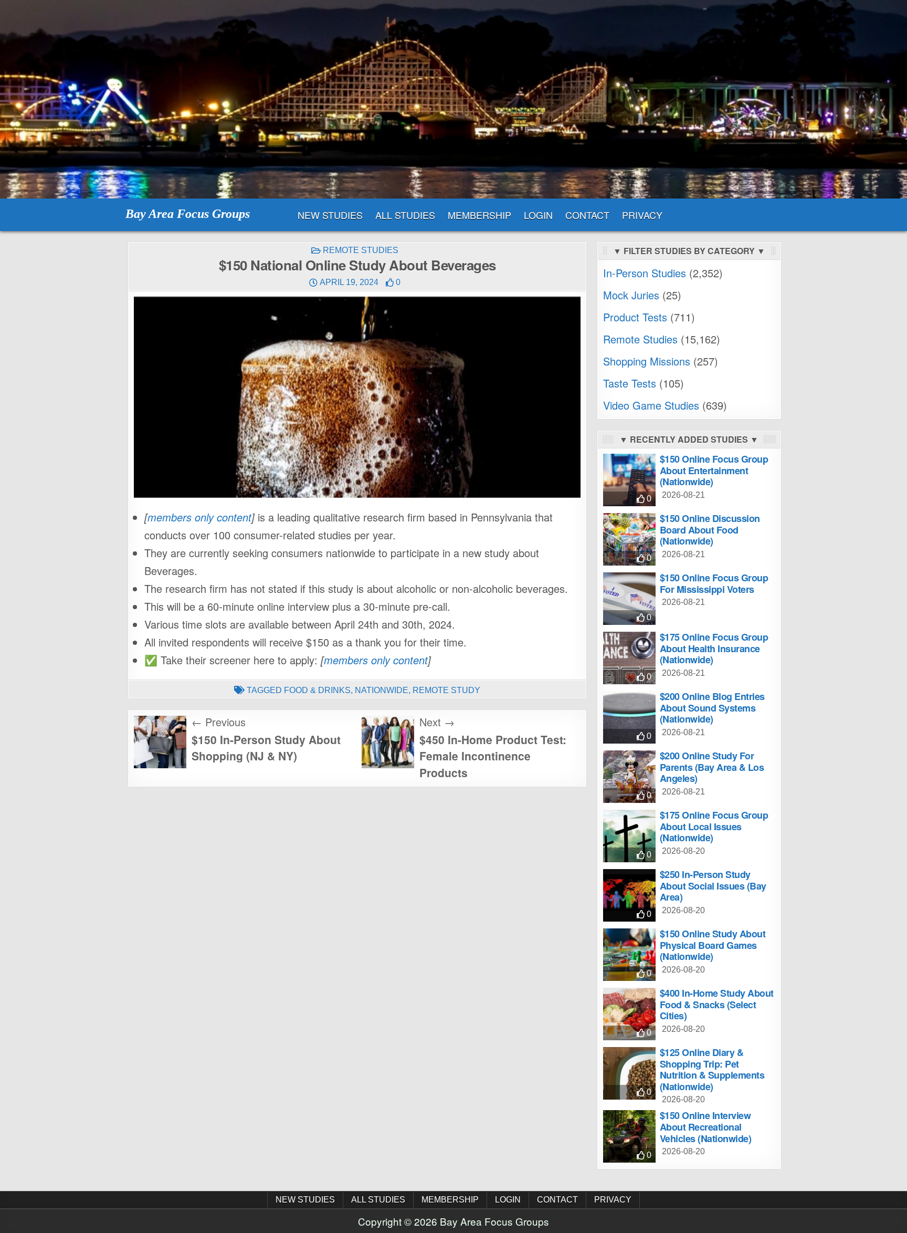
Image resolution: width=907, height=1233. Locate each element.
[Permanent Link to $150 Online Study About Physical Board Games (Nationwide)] (629, 954)
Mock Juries (631, 294)
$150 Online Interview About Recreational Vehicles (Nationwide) (706, 1127)
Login (538, 215)
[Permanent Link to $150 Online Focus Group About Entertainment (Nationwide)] (629, 480)
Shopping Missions (646, 361)
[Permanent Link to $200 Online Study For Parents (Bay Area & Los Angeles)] (629, 776)
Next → (437, 721)
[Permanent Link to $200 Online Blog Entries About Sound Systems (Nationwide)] (629, 717)
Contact (587, 215)
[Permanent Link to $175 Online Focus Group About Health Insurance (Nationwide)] (629, 658)
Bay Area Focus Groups (187, 214)
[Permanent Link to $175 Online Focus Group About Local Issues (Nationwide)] (629, 836)
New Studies (330, 215)
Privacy (642, 215)
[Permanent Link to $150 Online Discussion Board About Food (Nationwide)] (629, 539)
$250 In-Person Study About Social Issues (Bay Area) (713, 886)
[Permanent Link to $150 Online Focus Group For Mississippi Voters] (629, 598)
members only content (199, 517)
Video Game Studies (651, 405)
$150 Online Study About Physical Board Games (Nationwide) (713, 945)
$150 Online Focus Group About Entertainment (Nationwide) (714, 470)
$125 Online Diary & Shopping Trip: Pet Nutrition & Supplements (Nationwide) (712, 1069)
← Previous (219, 721)
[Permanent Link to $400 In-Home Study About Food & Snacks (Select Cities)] (629, 1014)
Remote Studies (360, 250)
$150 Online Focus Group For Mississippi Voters (714, 583)
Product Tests (635, 317)
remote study (446, 690)
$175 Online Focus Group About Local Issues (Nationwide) (714, 826)
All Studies (405, 215)
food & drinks (317, 690)
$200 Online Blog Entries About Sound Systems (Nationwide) (712, 707)
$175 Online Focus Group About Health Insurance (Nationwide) (714, 648)
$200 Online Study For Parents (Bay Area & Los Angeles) (712, 767)
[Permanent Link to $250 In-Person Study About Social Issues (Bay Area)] (629, 895)
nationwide (381, 690)
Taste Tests (629, 383)
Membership (479, 215)
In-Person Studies (644, 272)
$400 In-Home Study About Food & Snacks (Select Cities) (717, 1004)
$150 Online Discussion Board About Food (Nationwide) (710, 529)
